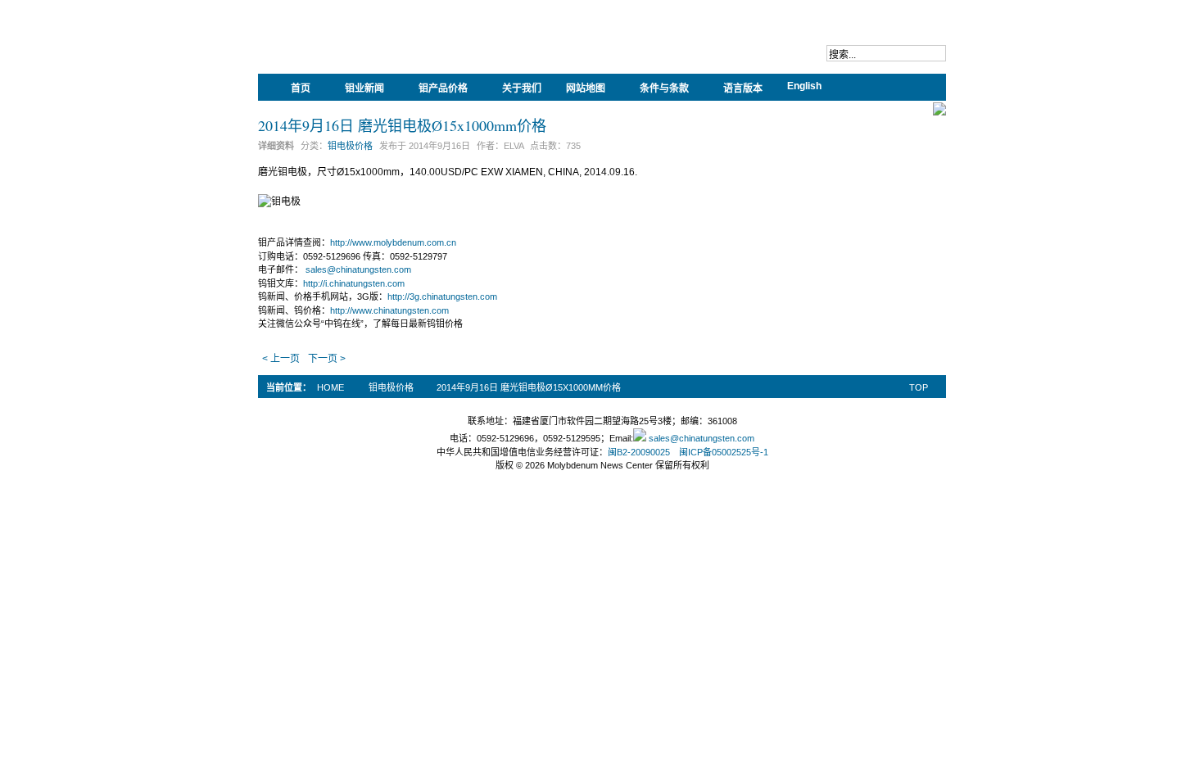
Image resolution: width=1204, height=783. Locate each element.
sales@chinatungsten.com (358, 269)
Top (918, 387)
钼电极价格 (350, 146)
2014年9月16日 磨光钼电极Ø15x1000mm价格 (402, 125)
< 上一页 (281, 358)
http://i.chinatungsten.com (354, 283)
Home (330, 387)
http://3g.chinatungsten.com (442, 296)
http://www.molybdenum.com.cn (393, 242)
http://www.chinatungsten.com (389, 310)
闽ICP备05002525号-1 (723, 452)
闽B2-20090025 (639, 452)
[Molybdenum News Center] (364, 49)
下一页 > (327, 358)
